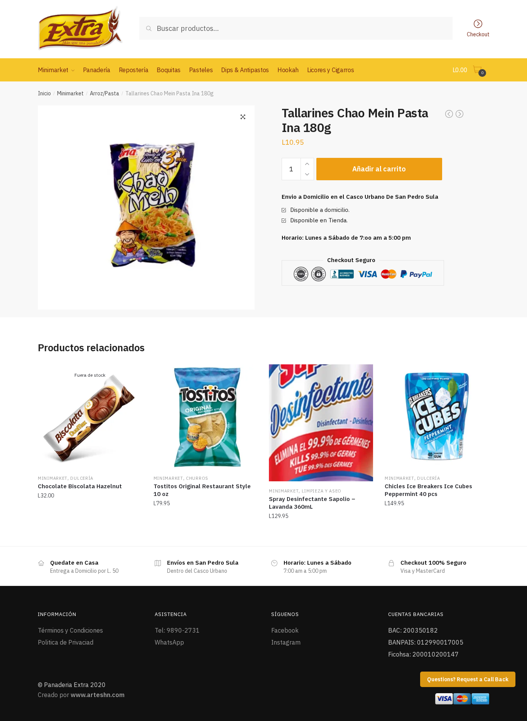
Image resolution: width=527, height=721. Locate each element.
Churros (197, 478)
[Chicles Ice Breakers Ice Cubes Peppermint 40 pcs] (437, 416)
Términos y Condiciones (70, 630)
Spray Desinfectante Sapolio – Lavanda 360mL (312, 502)
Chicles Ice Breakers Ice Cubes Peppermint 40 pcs (428, 490)
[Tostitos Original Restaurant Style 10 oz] (206, 416)
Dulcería (81, 478)
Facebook (285, 630)
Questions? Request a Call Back (467, 679)
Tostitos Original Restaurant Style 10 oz (202, 490)
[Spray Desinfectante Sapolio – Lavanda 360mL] (321, 422)
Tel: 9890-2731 (177, 630)
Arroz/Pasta (104, 93)
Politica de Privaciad (65, 642)
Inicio (44, 93)
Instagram (286, 642)
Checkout (478, 34)
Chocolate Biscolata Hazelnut (80, 486)
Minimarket (70, 93)
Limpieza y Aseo (322, 491)
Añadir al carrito (379, 168)
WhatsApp (169, 642)
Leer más (89, 533)
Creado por (81, 695)
